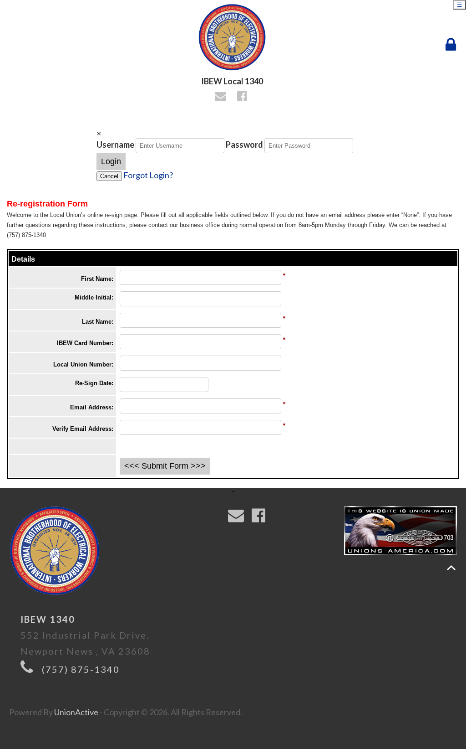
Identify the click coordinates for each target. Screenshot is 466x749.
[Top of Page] (451, 567)
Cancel (109, 176)
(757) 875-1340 (81, 669)
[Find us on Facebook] (243, 97)
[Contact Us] (222, 97)
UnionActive (76, 712)
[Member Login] (453, 44)
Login (111, 161)
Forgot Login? (148, 175)
